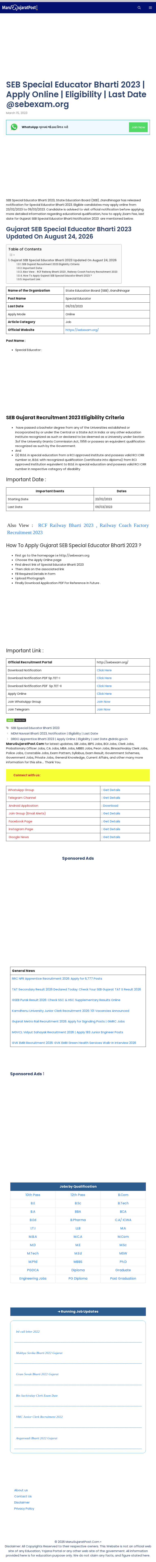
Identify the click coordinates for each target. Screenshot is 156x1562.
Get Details (111, 790)
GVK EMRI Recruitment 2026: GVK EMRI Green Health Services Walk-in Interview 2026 (74, 1043)
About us (21, 1490)
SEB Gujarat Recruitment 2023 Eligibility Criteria (50, 264)
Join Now (138, 127)
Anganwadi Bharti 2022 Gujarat (36, 1438)
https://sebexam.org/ (82, 330)
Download (110, 805)
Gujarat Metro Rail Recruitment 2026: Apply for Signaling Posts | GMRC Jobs (68, 1021)
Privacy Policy (24, 1508)
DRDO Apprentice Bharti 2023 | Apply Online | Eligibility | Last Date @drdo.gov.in (69, 739)
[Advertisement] (78, 49)
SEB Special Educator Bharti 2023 (35, 728)
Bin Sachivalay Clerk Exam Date (37, 1395)
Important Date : (33, 268)
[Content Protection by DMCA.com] (16, 721)
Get (106, 821)
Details (115, 821)
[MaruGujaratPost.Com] (20, 7)
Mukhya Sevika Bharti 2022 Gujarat (39, 1353)
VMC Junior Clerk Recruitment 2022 (39, 1416)
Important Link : (32, 279)
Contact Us (23, 1496)
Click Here (104, 670)
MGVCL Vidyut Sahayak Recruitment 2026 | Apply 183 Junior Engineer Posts (67, 1032)
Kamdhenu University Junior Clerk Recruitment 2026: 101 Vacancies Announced (70, 1011)
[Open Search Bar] (139, 7)
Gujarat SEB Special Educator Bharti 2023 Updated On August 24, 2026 (64, 260)
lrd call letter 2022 (28, 1331)
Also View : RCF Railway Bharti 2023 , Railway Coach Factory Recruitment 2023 (70, 271)
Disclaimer (22, 1502)
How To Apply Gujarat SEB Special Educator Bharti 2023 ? (57, 275)
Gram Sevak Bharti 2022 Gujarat (37, 1374)
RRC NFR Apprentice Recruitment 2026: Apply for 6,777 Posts (57, 978)
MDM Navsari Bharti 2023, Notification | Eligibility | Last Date (54, 733)
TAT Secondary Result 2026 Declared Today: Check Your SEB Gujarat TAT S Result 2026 (76, 989)
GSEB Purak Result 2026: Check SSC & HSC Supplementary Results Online (66, 1000)
